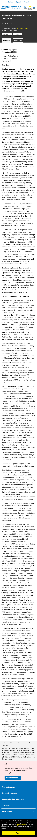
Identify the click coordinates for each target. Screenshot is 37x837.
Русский (26, 2)
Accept (18, 833)
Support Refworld (30, 9)
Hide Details (6, 24)
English (10, 2)
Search (25, 8)
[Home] (11, 7)
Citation (6, 34)
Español (18, 2)
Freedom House (22, 28)
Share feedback (12, 777)
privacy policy (21, 825)
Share (17, 34)
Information (18, 40)
